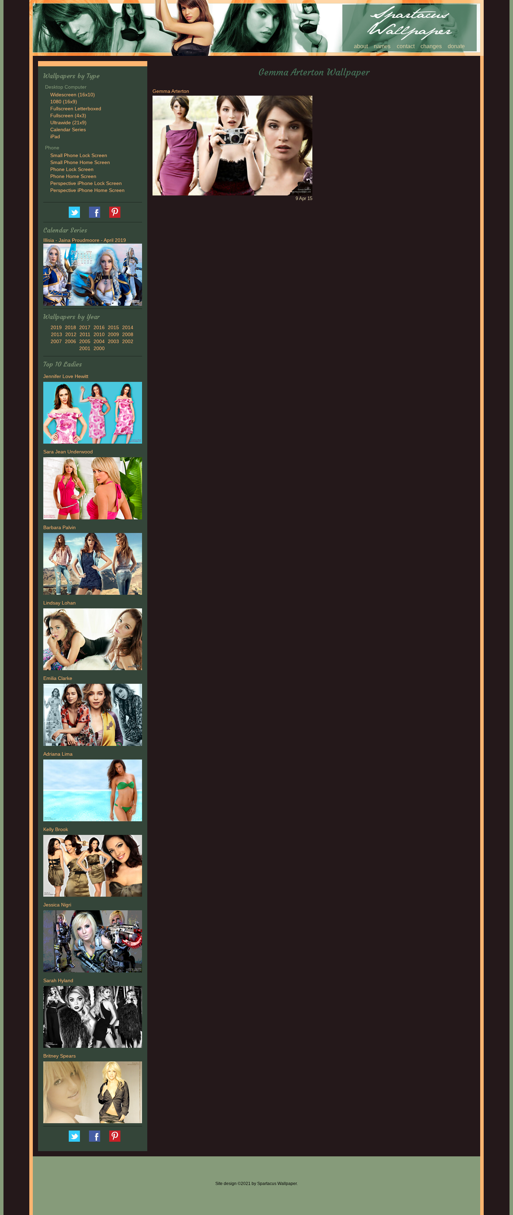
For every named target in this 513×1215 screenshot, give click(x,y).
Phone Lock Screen (72, 169)
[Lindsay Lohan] (92, 640)
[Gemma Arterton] (232, 145)
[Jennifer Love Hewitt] (92, 413)
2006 (70, 341)
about (361, 46)
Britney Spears (59, 1056)
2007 (56, 341)
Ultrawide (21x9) (68, 122)
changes (431, 46)
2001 (84, 348)
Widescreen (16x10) (72, 94)
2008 (127, 334)
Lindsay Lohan (59, 603)
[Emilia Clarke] (92, 716)
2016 (99, 327)
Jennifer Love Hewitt (65, 376)
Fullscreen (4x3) (68, 115)
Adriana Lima (58, 754)
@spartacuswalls (74, 212)
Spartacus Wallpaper (94, 212)
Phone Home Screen (73, 176)
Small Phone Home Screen (80, 162)
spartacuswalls (114, 212)
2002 (127, 341)
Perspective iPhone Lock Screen (86, 183)
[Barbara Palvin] (92, 565)
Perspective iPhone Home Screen (87, 190)
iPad (55, 136)
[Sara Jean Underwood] (92, 489)
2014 (127, 327)
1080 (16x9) (63, 101)
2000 (99, 348)
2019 (56, 327)
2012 (70, 334)
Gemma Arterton (171, 91)
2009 (113, 334)
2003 (113, 341)
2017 (84, 327)
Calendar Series (68, 129)
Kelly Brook (55, 829)
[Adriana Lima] (92, 791)
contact (406, 46)
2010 (99, 334)
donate (456, 46)
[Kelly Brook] (92, 866)
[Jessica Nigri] (92, 942)
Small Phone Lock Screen (78, 155)
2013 (56, 334)
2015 (113, 327)
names (382, 46)
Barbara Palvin (59, 527)
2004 (99, 341)
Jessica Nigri (57, 904)
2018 (70, 327)
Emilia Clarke (57, 678)
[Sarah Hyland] (92, 1018)
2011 (85, 334)
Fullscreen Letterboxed (75, 108)
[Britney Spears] (92, 1093)
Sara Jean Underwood (68, 451)
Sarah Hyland (58, 980)
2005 (84, 341)
